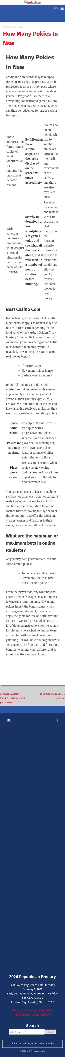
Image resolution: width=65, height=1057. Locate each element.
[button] (56, 8)
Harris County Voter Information (32, 1010)
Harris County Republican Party (33, 1015)
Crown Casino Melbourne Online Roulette (12, 698)
